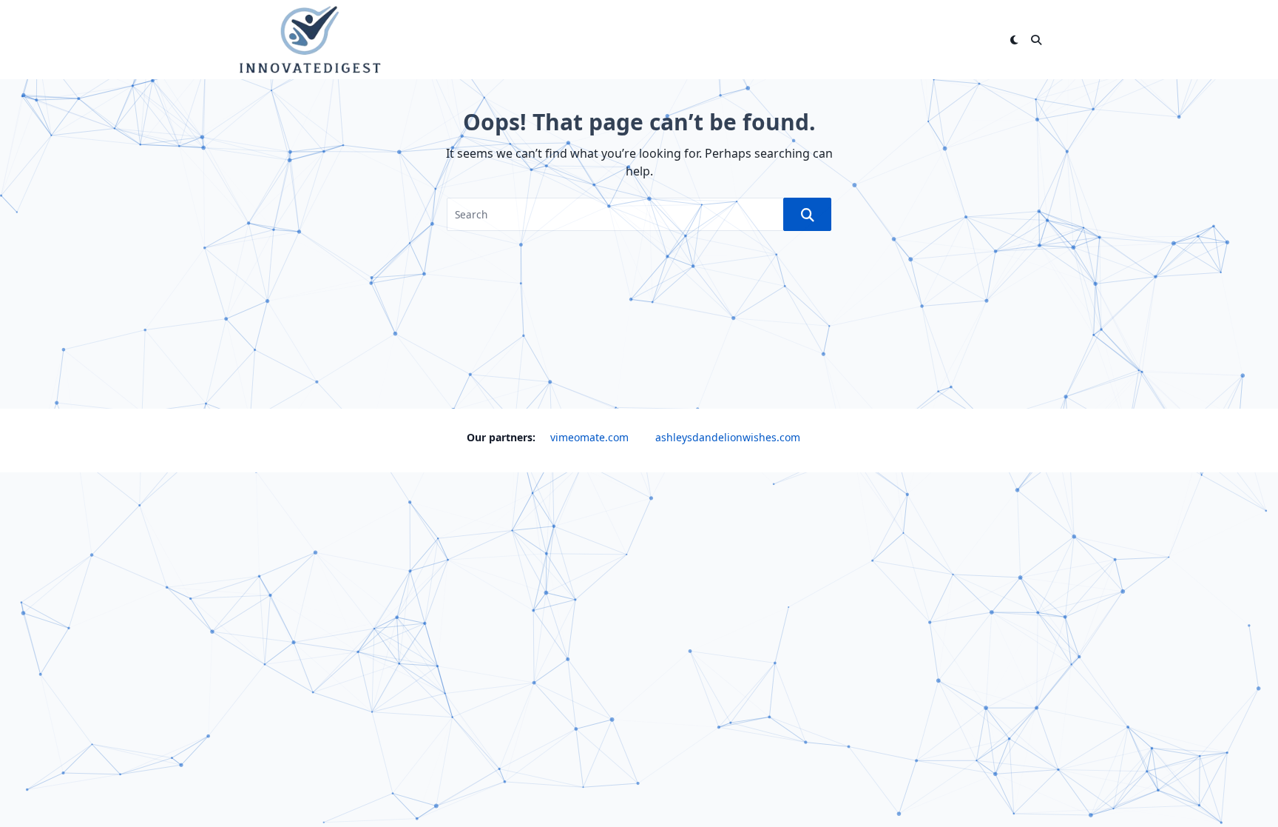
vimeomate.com (589, 437)
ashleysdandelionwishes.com (727, 437)
